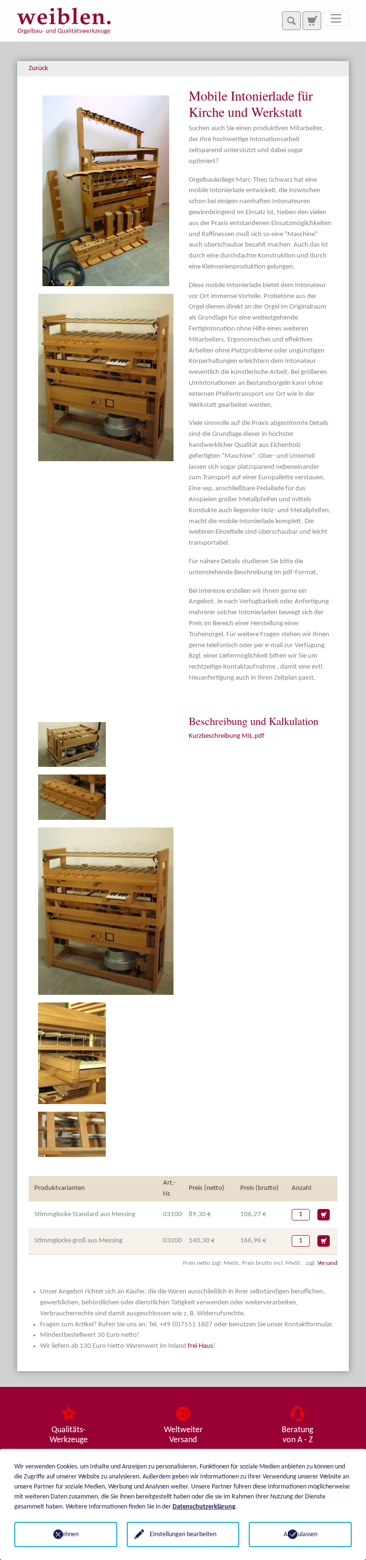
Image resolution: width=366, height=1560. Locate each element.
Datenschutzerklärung (204, 1506)
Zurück (38, 68)
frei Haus (200, 1346)
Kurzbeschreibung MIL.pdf (226, 736)
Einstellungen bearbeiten (183, 1534)
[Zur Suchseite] (312, 20)
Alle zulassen (300, 1534)
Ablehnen (66, 1534)
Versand (327, 1263)
